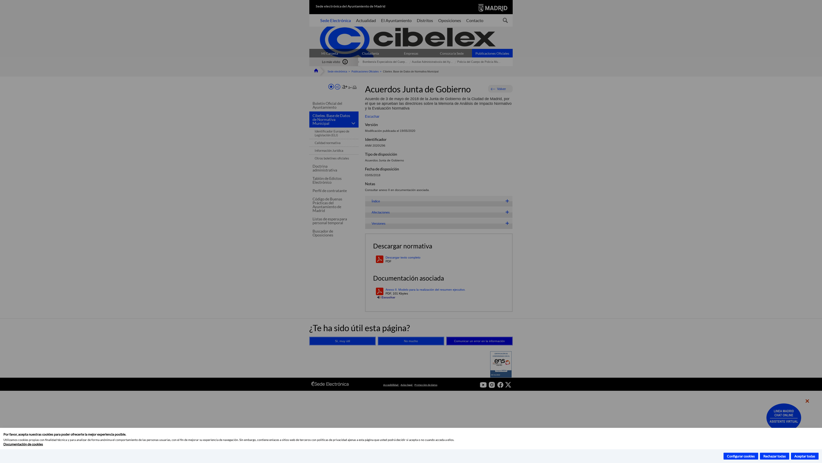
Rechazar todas (774, 456)
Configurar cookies (741, 456)
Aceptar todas (804, 456)
